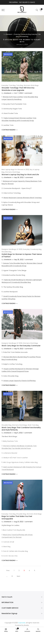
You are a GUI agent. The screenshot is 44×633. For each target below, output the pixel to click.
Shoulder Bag (23, 36)
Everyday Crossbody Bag (22, 34)
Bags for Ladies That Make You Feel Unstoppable (17, 517)
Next (18, 576)
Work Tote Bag (33, 425)
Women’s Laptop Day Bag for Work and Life (20, 174)
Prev (8, 570)
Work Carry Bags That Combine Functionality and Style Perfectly (21, 428)
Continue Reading (9, 130)
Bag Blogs (8, 54)
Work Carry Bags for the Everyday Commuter (21, 345)
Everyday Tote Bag (8, 85)
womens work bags (31, 85)
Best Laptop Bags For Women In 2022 (15, 169)
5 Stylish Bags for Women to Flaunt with (22, 41)
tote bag (19, 85)
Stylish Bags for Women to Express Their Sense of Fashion (22, 255)
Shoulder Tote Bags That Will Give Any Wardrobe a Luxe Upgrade (18, 89)
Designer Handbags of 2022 (12, 249)
